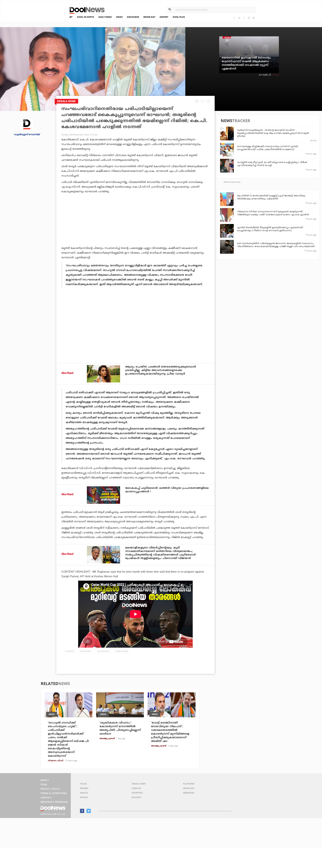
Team (43, 784)
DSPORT (164, 16)
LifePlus (136, 788)
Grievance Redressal (54, 801)
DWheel (84, 788)
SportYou (137, 792)
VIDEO (119, 16)
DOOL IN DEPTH (85, 16)
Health (84, 792)
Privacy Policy (50, 788)
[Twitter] (239, 18)
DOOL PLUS (179, 16)
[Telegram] (249, 18)
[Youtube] (254, 18)
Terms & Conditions (53, 793)
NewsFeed (188, 792)
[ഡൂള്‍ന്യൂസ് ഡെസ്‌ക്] (27, 124)
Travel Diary (139, 783)
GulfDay (136, 797)
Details (84, 797)
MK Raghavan (103, 651)
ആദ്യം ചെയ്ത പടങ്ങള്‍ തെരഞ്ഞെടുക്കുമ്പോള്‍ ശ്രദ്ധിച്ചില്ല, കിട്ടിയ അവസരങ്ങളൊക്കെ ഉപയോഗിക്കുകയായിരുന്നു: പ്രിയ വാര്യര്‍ (160, 370)
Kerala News (85, 651)
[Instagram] (244, 18)
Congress (69, 651)
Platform (188, 783)
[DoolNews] (85, 10)
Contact (46, 797)
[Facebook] (234, 18)
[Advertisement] (135, 229)
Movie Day (188, 788)
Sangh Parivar (122, 651)
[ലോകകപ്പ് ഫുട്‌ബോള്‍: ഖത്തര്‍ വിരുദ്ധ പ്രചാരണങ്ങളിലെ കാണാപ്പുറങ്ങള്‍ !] (103, 495)
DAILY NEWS (105, 16)
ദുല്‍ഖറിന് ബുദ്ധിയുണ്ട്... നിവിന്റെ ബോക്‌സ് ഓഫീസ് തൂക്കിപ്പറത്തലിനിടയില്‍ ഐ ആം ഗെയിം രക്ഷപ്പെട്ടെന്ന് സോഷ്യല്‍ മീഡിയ (273, 133)
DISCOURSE (133, 16)
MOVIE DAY (149, 16)
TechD (83, 783)
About (44, 780)
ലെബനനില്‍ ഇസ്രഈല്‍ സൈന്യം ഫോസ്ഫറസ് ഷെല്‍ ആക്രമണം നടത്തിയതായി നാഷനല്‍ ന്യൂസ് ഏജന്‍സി (246, 63)
